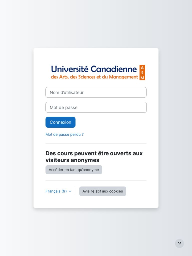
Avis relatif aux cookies (102, 191)
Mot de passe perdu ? (65, 134)
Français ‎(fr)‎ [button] (57, 191)
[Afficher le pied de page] (179, 243)
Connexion (60, 122)
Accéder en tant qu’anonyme (74, 170)
